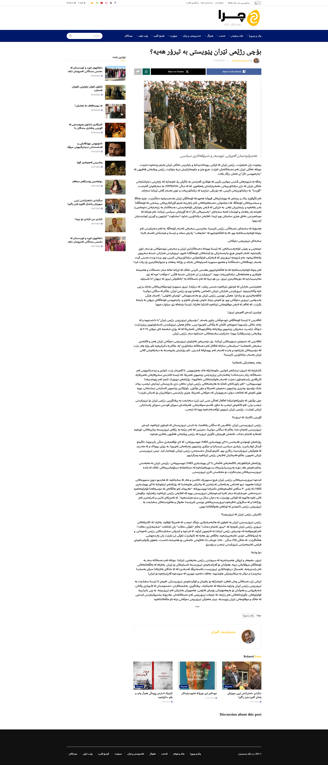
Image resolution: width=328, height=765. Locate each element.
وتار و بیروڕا (255, 35)
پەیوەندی (219, 3)
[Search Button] (69, 36)
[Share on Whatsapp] (146, 71)
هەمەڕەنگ (228, 686)
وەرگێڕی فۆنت (192, 3)
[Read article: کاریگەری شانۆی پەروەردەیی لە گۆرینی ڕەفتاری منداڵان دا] (115, 130)
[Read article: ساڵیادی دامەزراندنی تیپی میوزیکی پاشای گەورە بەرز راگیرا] (241, 676)
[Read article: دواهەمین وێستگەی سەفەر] (115, 187)
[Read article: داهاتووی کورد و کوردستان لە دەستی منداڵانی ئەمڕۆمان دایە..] (115, 73)
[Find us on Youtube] (101, 3)
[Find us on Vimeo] (97, 3)
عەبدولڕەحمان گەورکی (240, 60)
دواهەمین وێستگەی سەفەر (87, 181)
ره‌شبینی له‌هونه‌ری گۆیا (89, 162)
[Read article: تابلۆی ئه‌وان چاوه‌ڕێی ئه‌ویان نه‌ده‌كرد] (115, 92)
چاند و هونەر (237, 35)
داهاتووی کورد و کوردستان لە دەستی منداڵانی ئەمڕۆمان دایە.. (84, 69)
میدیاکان (129, 35)
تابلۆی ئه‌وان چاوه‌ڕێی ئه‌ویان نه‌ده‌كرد (87, 88)
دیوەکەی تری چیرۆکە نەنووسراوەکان (199, 693)
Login (81, 3)
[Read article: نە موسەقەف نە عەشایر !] (115, 111)
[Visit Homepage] (240, 18)
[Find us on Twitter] (111, 3)
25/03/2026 (166, 702)
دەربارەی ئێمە (207, 3)
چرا (253, 754)
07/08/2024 (219, 60)
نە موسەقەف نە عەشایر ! (88, 105)
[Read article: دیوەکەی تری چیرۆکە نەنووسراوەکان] (197, 676)
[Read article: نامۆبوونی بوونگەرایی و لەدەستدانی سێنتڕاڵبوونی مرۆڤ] (115, 149)
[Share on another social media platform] (138, 71)
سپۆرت (173, 35)
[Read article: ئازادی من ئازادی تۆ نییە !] (115, 224)
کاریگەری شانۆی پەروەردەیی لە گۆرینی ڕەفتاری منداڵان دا (85, 126)
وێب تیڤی (143, 35)
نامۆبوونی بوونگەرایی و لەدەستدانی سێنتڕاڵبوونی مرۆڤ (84, 145)
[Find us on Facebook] (115, 3)
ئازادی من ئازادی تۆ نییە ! (88, 219)
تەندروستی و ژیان (192, 35)
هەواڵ (210, 35)
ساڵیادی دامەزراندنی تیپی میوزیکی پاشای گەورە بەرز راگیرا (85, 202)
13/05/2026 (210, 698)
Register (70, 3)
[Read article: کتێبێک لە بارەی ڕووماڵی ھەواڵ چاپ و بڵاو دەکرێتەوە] (153, 676)
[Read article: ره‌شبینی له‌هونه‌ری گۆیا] (115, 168)
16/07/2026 (254, 702)
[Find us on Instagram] (106, 3)
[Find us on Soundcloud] (91, 3)
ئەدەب (222, 35)
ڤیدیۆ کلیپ (159, 35)
